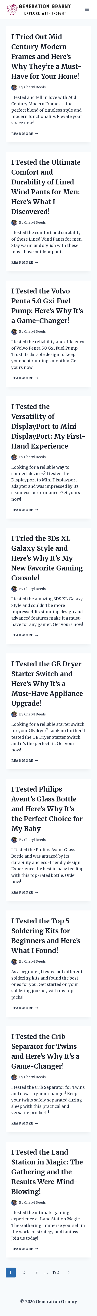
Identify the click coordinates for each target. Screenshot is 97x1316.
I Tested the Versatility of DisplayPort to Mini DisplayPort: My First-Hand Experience (48, 426)
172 (56, 1272)
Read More (24, 134)
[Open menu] (87, 9)
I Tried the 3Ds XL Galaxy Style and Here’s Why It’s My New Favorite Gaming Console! (47, 558)
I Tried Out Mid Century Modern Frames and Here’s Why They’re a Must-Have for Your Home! (46, 57)
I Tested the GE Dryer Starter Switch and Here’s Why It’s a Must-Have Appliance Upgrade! (47, 684)
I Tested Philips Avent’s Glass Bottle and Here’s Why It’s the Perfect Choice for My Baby (47, 809)
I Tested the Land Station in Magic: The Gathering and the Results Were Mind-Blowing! (47, 1172)
